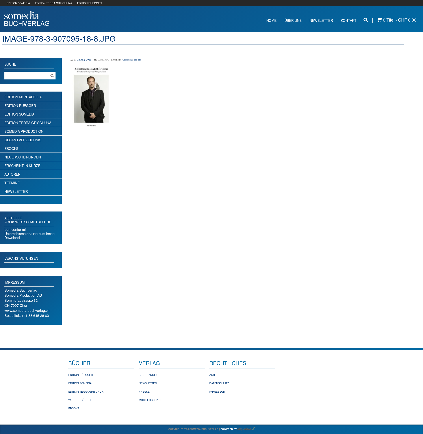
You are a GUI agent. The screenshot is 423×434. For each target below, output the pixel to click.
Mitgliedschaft (150, 400)
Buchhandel (148, 375)
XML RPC (103, 59)
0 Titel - (399, 20)
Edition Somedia (19, 114)
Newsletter (321, 20)
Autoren (12, 174)
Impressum (217, 391)
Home (271, 20)
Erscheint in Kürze (22, 165)
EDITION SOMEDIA (18, 3)
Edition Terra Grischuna (27, 122)
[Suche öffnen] (366, 20)
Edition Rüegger (20, 105)
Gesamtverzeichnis (22, 139)
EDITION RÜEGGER (89, 3)
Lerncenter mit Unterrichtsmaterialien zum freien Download (29, 233)
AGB (212, 375)
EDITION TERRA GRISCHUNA (53, 3)
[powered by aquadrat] (246, 429)
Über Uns (293, 20)
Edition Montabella (23, 96)
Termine (12, 182)
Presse (144, 391)
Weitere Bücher (80, 400)
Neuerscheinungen (22, 156)
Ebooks (11, 148)
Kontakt (348, 20)
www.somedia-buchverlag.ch (27, 310)
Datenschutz (219, 383)
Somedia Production (23, 131)
